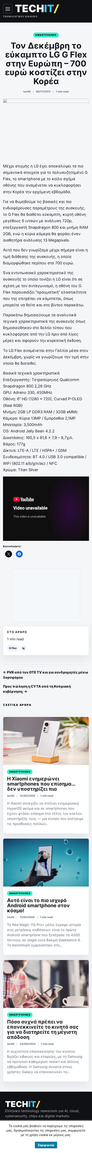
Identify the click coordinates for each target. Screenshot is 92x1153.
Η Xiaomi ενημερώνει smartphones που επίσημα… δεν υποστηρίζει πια (41, 784)
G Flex (13, 648)
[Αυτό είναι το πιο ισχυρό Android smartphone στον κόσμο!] (46, 863)
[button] (46, 1145)
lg (23, 648)
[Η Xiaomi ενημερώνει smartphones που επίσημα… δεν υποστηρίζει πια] (46, 741)
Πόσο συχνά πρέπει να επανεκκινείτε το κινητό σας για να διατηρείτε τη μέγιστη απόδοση (43, 1029)
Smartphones (45, 34)
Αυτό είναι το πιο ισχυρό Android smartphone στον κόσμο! (38, 905)
